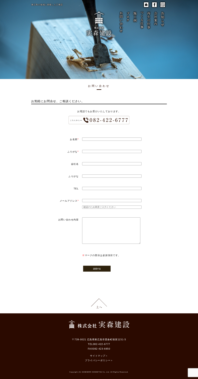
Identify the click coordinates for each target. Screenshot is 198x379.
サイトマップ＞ (99, 356)
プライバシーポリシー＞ (99, 360)
